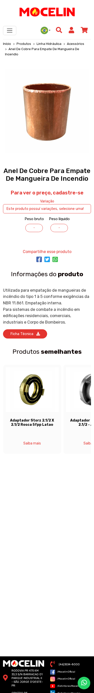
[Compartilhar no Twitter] (47, 260)
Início (7, 44)
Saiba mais (32, 443)
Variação (47, 201)
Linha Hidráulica (49, 44)
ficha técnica (23, 334)
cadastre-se (68, 193)
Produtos (24, 44)
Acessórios (75, 44)
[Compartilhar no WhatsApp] (55, 260)
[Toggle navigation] (9, 30)
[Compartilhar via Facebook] (39, 260)
